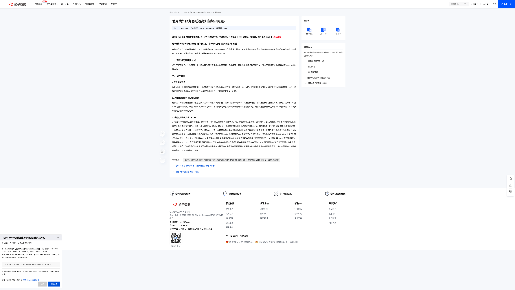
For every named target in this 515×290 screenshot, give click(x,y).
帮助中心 (298, 213)
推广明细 (264, 218)
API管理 (229, 218)
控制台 (485, 4)
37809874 (182, 225)
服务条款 (229, 227)
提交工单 (229, 223)
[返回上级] (162, 160)
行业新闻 (183, 12)
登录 (495, 4)
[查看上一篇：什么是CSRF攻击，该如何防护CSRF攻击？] (162, 134)
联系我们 (332, 213)
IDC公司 (234, 236)
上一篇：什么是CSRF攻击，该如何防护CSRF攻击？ (194, 166)
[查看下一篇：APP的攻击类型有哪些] (162, 142)
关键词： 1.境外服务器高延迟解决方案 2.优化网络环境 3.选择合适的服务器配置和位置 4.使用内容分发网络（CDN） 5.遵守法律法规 (231, 160)
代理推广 (264, 213)
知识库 (114, 4)
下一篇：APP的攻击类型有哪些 (185, 172)
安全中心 (229, 209)
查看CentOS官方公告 (31, 280)
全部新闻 (173, 12)
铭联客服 (244, 236)
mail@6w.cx (184, 222)
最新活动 (39, 3)
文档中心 (474, 4)
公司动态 (332, 218)
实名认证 (229, 213)
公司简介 (332, 209)
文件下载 (298, 218)
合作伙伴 (264, 209)
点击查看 (277, 37)
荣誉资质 (332, 223)
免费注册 (507, 4)
